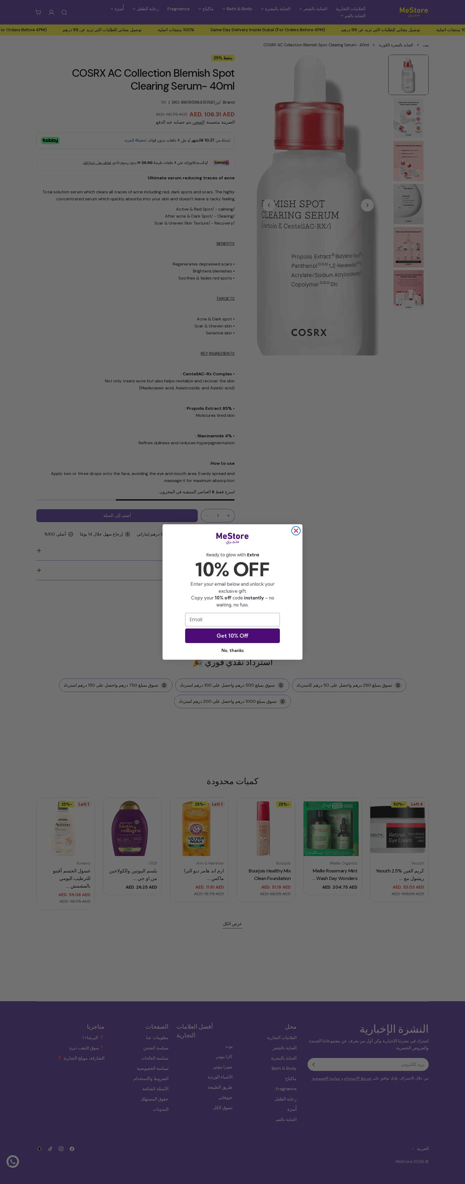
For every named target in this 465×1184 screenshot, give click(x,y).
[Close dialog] (296, 530)
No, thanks (232, 650)
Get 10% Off (232, 635)
